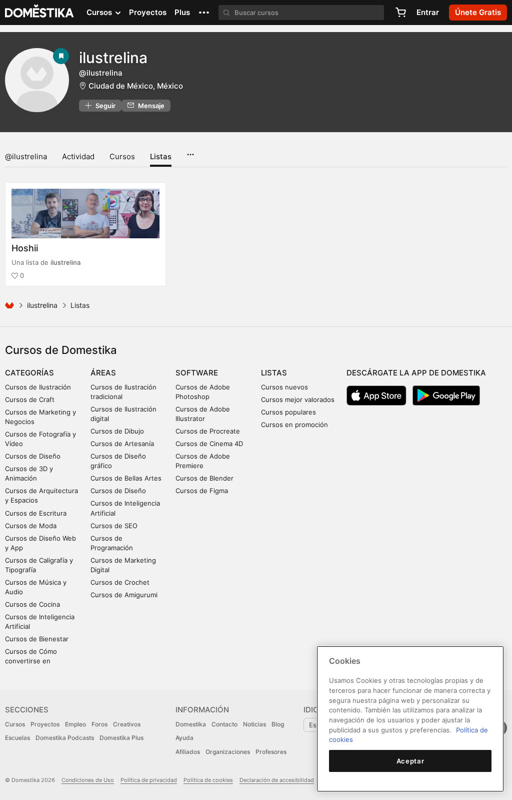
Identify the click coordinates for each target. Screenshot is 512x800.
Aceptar (410, 761)
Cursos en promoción (294, 425)
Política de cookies (208, 779)
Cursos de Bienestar (36, 639)
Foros (100, 724)
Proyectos (147, 12)
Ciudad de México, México (135, 86)
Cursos (122, 156)
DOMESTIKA (39, 12)
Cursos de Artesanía (122, 444)
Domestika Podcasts (65, 737)
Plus (182, 12)
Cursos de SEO (114, 526)
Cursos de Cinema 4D (209, 444)
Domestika (191, 724)
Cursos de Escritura (35, 513)
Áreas (103, 372)
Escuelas (17, 737)
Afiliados (188, 751)
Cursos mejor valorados (297, 399)
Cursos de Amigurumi (124, 595)
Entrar (427, 12)
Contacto (225, 724)
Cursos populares (288, 412)
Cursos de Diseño (32, 456)
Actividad (78, 156)
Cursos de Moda (30, 526)
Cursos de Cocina (32, 604)
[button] (204, 12)
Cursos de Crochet (120, 582)
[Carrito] (400, 12)
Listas (161, 156)
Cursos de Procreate (208, 431)
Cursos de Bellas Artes (126, 478)
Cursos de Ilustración (38, 387)
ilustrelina (113, 58)
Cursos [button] (100, 12)
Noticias (254, 724)
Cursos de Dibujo (117, 431)
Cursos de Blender (205, 478)
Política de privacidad (148, 779)
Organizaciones (228, 751)
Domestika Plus (122, 737)
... (190, 151)
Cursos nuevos (284, 387)
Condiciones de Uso (88, 779)
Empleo (75, 724)
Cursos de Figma (202, 491)
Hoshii (25, 248)
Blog (278, 724)
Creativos (126, 724)
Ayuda (185, 737)
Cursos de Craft (29, 399)
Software (197, 372)
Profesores (271, 751)
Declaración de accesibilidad (277, 779)
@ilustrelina (26, 156)
